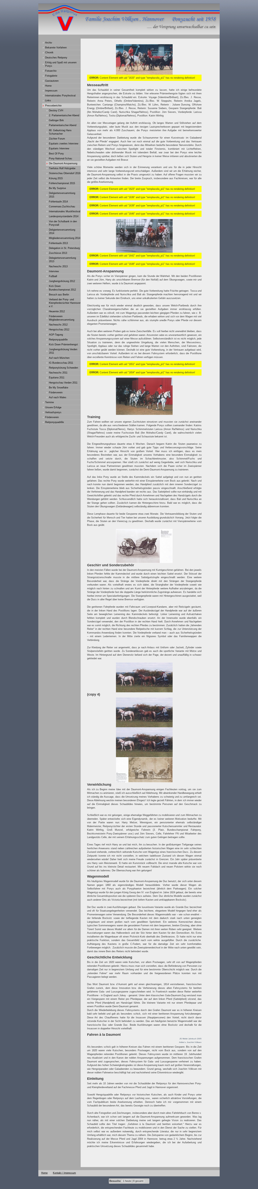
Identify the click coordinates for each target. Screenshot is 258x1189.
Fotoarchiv (51, 70)
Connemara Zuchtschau (62, 206)
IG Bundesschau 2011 (61, 362)
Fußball (53, 276)
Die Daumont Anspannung (63, 163)
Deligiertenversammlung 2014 (62, 231)
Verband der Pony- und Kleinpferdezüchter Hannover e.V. (64, 303)
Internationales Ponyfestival (60, 95)
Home (48, 85)
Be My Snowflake (58, 387)
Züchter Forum (57, 138)
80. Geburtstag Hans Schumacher (60, 132)
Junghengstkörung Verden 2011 (63, 351)
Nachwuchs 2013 (58, 266)
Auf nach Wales (57, 397)
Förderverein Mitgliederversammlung (61, 318)
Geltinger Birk (56, 120)
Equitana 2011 (56, 377)
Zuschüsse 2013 (58, 253)
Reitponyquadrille (58, 339)
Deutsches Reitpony (56, 57)
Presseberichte (53, 105)
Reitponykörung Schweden (63, 367)
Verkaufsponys (53, 412)
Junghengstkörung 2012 (62, 281)
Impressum (51, 90)
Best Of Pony (56, 153)
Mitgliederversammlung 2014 (64, 238)
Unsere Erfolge (53, 407)
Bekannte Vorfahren (56, 47)
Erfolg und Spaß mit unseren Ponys (60, 64)
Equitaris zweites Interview (63, 143)
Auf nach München (59, 357)
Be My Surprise (57, 188)
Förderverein (56, 392)
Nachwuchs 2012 (58, 324)
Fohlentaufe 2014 (58, 201)
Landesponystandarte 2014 (63, 216)
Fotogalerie (51, 75)
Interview (54, 271)
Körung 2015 (56, 178)
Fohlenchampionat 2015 (62, 183)
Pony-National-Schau (60, 158)
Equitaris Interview (59, 148)
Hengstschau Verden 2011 (63, 382)
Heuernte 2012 (57, 311)
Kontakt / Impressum (64, 1172)
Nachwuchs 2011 (58, 372)
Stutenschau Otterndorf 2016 (64, 173)
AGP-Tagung (56, 334)
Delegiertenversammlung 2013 (62, 259)
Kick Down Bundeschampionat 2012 (62, 288)
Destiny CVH (56, 110)
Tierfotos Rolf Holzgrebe (62, 168)
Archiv (48, 42)
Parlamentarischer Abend (62, 125)
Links (48, 100)
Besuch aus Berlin (59, 294)
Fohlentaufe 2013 (58, 243)
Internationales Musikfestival (64, 211)
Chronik (49, 52)
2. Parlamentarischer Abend (64, 115)
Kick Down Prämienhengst (63, 344)
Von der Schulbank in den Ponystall (63, 223)
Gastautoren (52, 80)
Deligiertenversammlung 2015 (62, 195)
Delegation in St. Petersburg (64, 248)
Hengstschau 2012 (59, 329)
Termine (49, 402)
